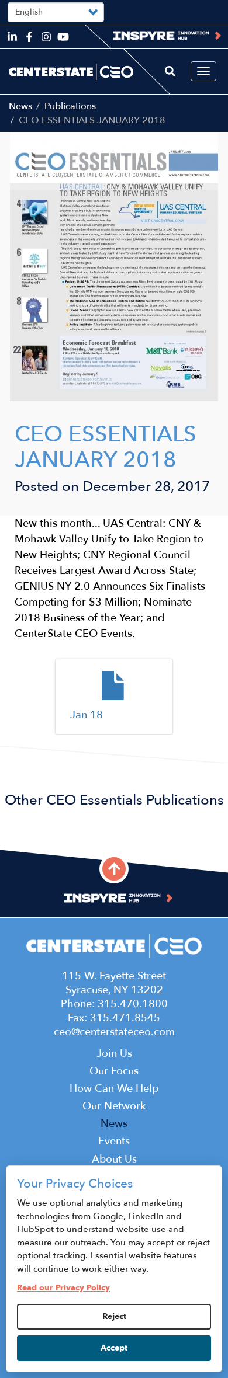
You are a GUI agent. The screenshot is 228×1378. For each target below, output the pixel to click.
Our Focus (114, 1071)
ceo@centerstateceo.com (114, 1032)
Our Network (114, 1106)
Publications (70, 106)
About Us (114, 1159)
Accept (114, 1347)
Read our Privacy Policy (63, 1287)
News (20, 106)
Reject (114, 1316)
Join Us (114, 1053)
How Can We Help (114, 1088)
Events (114, 1141)
